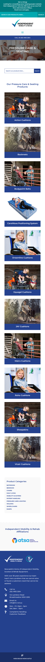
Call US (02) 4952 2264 (22, 37)
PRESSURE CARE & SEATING (16, 501)
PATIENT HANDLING (13, 498)
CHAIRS (9, 490)
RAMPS (9, 509)
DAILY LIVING (11, 493)
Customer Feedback (18, 614)
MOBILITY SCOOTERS (14, 496)
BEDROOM (10, 488)
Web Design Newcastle (22, 658)
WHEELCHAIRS (12, 506)
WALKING (10, 504)
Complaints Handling (18, 612)
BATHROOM (11, 485)
